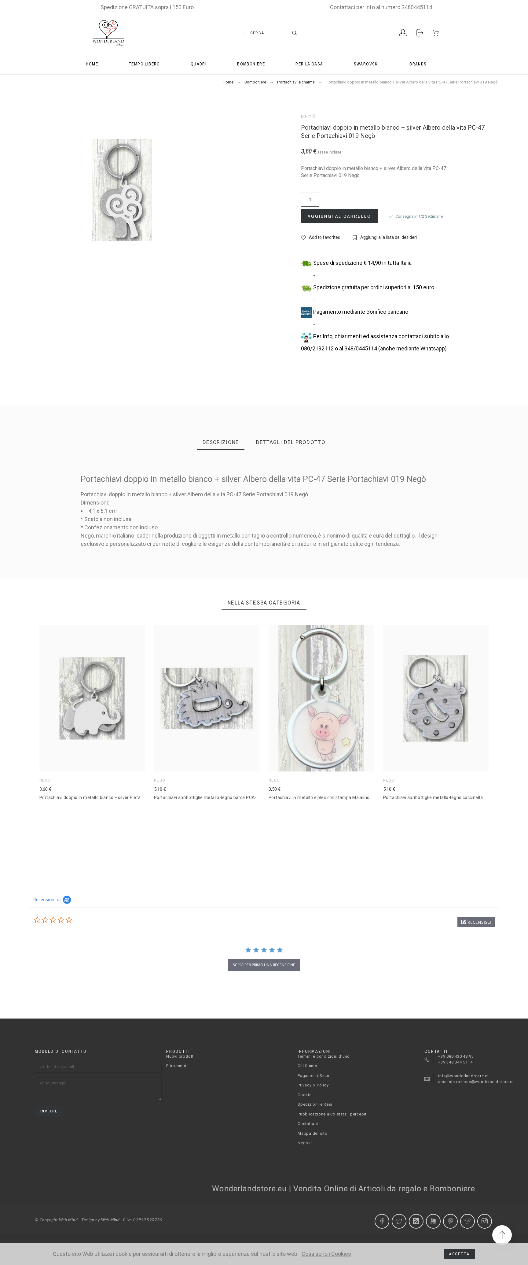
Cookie (305, 1095)
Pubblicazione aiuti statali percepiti (333, 1114)
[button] (83, 698)
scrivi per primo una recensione (264, 964)
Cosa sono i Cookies (326, 1254)
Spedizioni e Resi (315, 1104)
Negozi (305, 1143)
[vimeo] (467, 1221)
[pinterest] (450, 1221)
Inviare (49, 1111)
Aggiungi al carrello (339, 216)
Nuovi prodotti (180, 1056)
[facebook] (382, 1221)
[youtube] (433, 1221)
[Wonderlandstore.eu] (108, 33)
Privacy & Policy (313, 1085)
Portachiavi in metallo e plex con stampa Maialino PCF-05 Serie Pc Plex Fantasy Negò (355, 797)
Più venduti (177, 1065)
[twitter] (399, 1221)
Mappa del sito (313, 1133)
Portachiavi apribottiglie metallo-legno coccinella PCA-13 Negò (447, 797)
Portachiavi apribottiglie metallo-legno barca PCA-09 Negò (213, 797)
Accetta (459, 1254)
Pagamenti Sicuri (314, 1075)
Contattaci (308, 1123)
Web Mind (110, 1220)
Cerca (291, 33)
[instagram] (484, 1221)
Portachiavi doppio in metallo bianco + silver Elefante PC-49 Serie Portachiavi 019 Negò (128, 797)
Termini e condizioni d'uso (324, 1056)
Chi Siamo (307, 1065)
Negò (309, 117)
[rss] (416, 1221)
